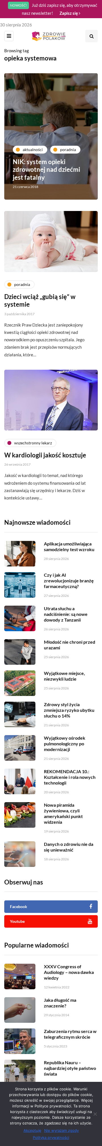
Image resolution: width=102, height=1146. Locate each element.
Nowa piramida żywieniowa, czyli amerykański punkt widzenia (63, 813)
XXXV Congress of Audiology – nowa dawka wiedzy (69, 972)
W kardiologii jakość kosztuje (45, 455)
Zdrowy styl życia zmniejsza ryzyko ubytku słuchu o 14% (69, 710)
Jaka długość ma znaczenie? (60, 1002)
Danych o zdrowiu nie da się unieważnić (68, 846)
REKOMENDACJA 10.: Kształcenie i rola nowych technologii (69, 777)
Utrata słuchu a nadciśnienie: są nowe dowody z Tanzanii (66, 614)
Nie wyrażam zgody (61, 1130)
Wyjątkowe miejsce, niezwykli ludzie (64, 675)
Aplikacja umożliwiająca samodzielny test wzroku (69, 546)
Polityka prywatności (51, 1137)
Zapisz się (69, 13)
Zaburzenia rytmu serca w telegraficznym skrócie (70, 1034)
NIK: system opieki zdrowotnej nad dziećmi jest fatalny (46, 169)
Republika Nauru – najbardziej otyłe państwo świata (70, 1068)
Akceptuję (32, 1130)
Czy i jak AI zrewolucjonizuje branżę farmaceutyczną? (69, 580)
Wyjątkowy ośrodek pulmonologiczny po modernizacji (64, 743)
